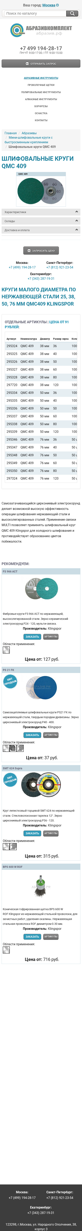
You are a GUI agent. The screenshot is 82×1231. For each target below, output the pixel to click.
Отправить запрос (43, 63)
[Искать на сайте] (72, 13)
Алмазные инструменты (41, 99)
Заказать (32, 636)
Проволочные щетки (41, 85)
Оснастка (41, 113)
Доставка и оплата (17, 230)
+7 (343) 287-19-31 (41, 279)
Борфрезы (41, 106)
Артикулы (50, 636)
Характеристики (15, 212)
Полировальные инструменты (41, 92)
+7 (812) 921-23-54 (59, 267)
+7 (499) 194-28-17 (22, 267)
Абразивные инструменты (41, 78)
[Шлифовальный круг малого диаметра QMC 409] (41, 205)
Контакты (41, 120)
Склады (10, 221)
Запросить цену (43, 250)
